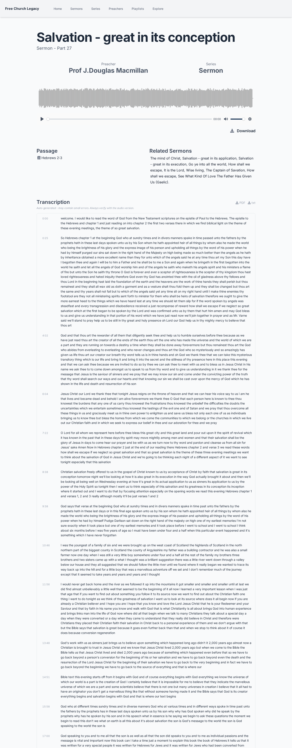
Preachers (116, 8)
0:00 (45, 218)
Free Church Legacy (22, 8)
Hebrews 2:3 (51, 158)
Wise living (195, 170)
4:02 (45, 335)
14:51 (46, 677)
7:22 (45, 433)
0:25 (45, 238)
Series (95, 8)
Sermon (211, 70)
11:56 (46, 584)
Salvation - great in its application (209, 158)
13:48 (46, 643)
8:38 (45, 472)
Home (58, 8)
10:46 (46, 545)
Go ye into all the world (207, 164)
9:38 (45, 506)
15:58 (46, 706)
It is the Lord (174, 170)
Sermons (76, 8)
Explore (158, 8)
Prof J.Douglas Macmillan (108, 70)
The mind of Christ (165, 158)
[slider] (129, 119)
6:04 (45, 394)
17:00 (46, 736)
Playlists (138, 8)
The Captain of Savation (225, 170)
